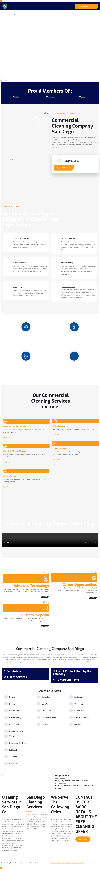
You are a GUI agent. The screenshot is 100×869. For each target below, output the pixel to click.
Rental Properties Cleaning (14, 426)
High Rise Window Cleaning (14, 451)
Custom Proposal (35, 615)
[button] (25, 671)
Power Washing (9, 476)
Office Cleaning (58, 426)
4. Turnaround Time (66, 680)
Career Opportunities (80, 584)
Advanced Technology (31, 585)
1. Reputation (12, 671)
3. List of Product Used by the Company (72, 672)
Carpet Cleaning (59, 448)
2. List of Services (15, 677)
